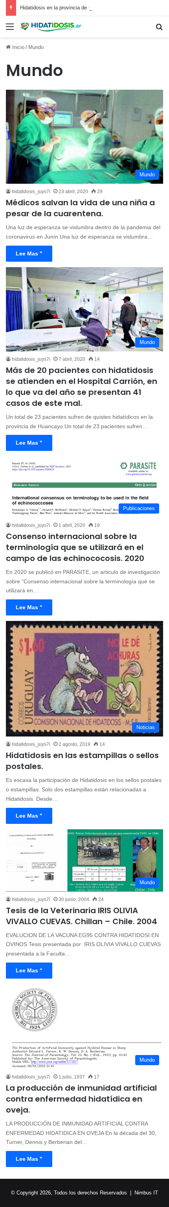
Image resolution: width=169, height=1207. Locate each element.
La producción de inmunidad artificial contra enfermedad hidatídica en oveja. (81, 1098)
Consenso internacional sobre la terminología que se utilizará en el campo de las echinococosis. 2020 (75, 547)
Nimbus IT (146, 1193)
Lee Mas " (29, 253)
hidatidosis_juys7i (31, 191)
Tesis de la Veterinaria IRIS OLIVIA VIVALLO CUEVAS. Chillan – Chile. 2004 (81, 916)
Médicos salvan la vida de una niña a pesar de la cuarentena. (80, 208)
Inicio (17, 47)
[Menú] (10, 29)
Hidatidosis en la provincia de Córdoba (63, 8)
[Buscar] (159, 29)
